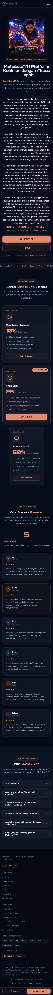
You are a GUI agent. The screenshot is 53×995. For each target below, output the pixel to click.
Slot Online (6, 894)
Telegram (20, 956)
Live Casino (7, 898)
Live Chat (8, 956)
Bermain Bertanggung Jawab (13, 922)
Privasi (13, 983)
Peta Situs (38, 983)
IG (15, 865)
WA (10, 865)
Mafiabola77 (10, 81)
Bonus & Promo (8, 881)
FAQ (4, 890)
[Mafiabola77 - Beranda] (9, 3)
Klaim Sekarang (26, 356)
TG (5, 865)
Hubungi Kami (7, 930)
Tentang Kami (7, 909)
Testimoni (6, 886)
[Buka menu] (48, 4)
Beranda (5, 877)
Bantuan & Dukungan (10, 926)
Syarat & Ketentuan (10, 913)
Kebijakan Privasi (9, 917)
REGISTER (28, 239)
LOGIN (28, 248)
